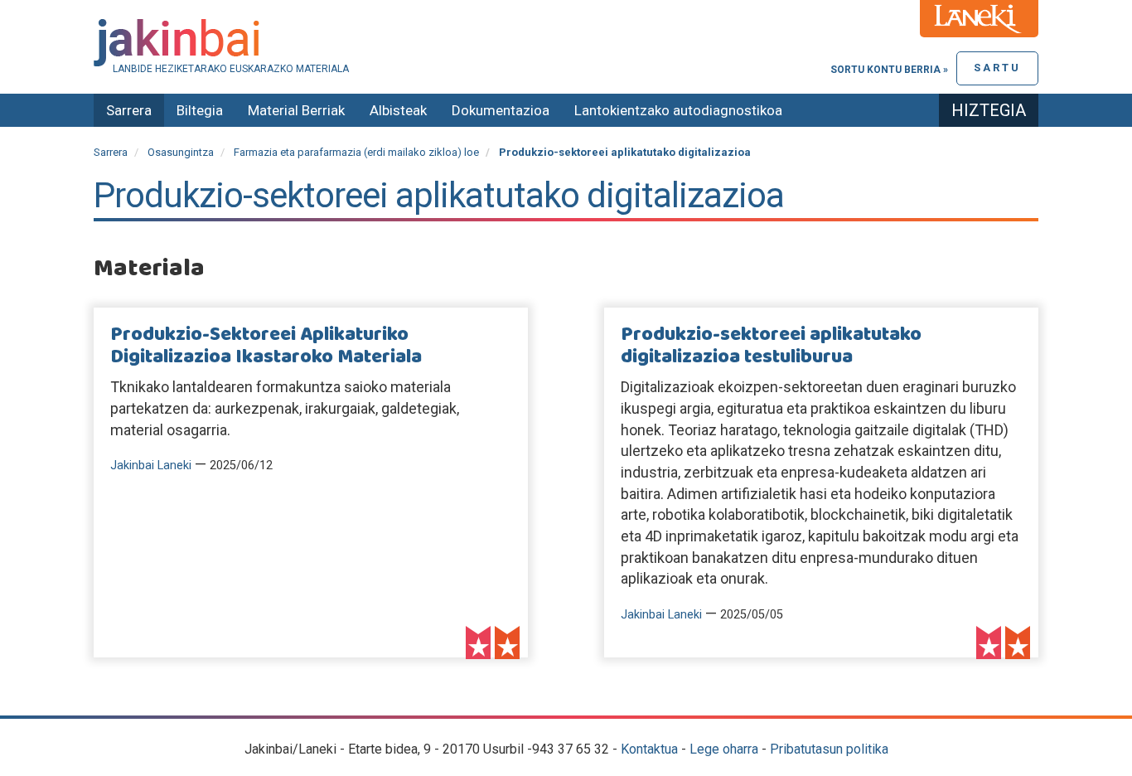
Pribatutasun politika (829, 749)
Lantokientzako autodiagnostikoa (678, 110)
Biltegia (200, 110)
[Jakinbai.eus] (566, 42)
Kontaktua (649, 749)
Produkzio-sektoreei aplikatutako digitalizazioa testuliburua (771, 345)
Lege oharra (723, 749)
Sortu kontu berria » (889, 69)
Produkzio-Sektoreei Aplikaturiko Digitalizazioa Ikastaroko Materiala (266, 345)
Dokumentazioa (500, 110)
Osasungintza (181, 152)
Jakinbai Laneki (150, 465)
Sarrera (129, 110)
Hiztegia (988, 110)
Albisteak (398, 110)
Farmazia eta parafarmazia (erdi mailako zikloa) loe (356, 152)
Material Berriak (296, 110)
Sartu (997, 67)
